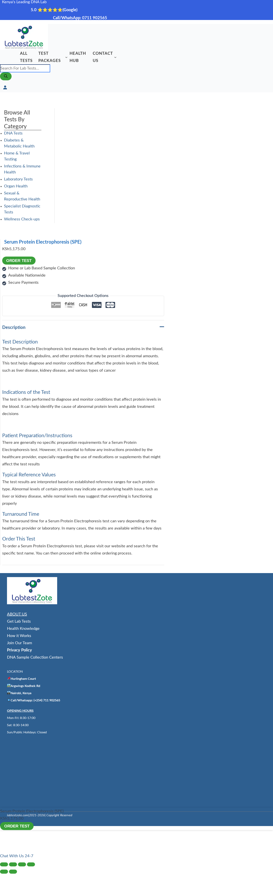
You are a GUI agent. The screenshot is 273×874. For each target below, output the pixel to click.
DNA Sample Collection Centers (35, 657)
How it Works (19, 636)
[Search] (6, 76)
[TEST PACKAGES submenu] (66, 57)
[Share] (22, 864)
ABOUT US (17, 614)
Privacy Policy (19, 650)
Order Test (19, 260)
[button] (16, 856)
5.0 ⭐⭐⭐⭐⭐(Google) (54, 10)
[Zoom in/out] (4, 864)
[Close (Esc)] (31, 864)
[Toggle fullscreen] (13, 864)
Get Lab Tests (19, 621)
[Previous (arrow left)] (4, 872)
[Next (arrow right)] (13, 872)
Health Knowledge (23, 629)
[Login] (5, 87)
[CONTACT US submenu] (115, 57)
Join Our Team (19, 643)
